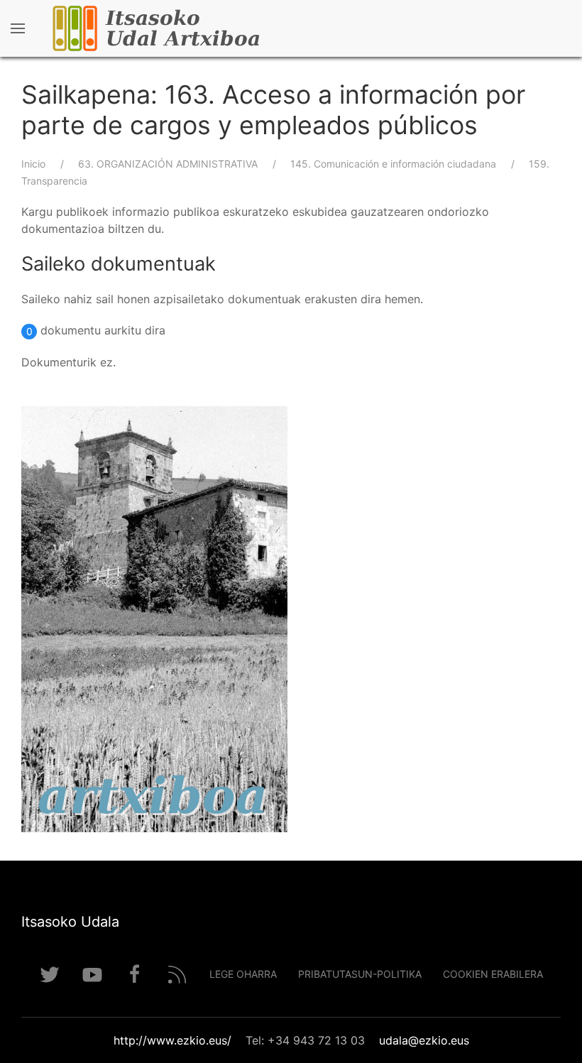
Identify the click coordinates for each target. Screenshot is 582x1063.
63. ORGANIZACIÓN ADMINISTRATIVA (168, 164)
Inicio (33, 164)
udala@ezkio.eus (424, 1040)
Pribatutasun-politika (360, 974)
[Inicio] (198, 28)
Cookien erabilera (493, 974)
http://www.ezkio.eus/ (172, 1040)
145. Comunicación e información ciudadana (393, 164)
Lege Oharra (243, 974)
